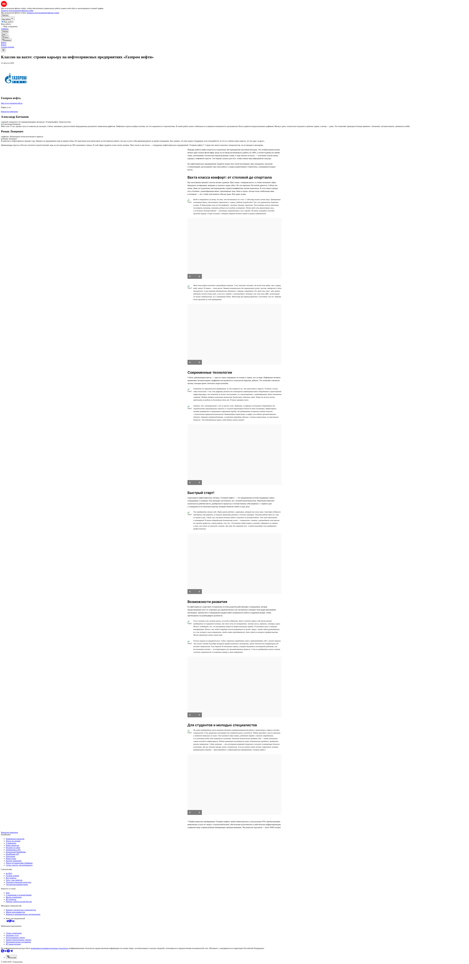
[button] (3, 43)
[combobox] (11, 957)
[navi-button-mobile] (3, 50)
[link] (5, 37)
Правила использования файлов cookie (43, 13)
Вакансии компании (9, 111)
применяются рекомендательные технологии (49, 948)
